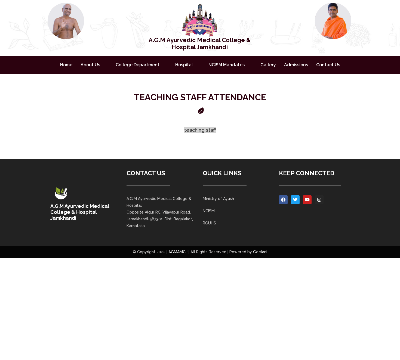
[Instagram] (319, 199)
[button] (94, 65)
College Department (137, 64)
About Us (90, 64)
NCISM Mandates (226, 64)
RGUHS (209, 223)
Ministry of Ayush (218, 198)
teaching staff (200, 130)
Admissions (296, 64)
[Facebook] (283, 199)
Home (66, 64)
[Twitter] (295, 199)
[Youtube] (307, 199)
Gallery (268, 64)
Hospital (184, 64)
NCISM (209, 211)
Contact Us (328, 64)
